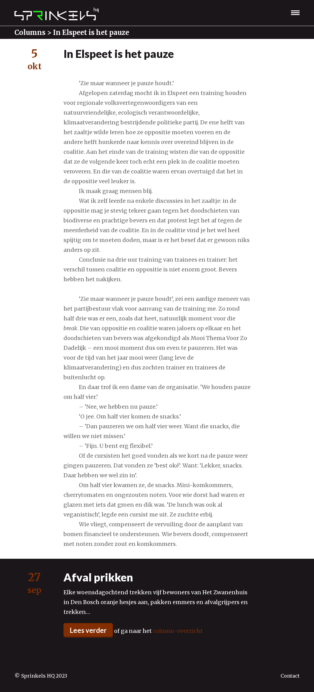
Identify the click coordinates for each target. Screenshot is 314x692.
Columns (29, 32)
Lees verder (88, 630)
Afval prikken (98, 577)
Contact (290, 675)
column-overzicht (178, 630)
